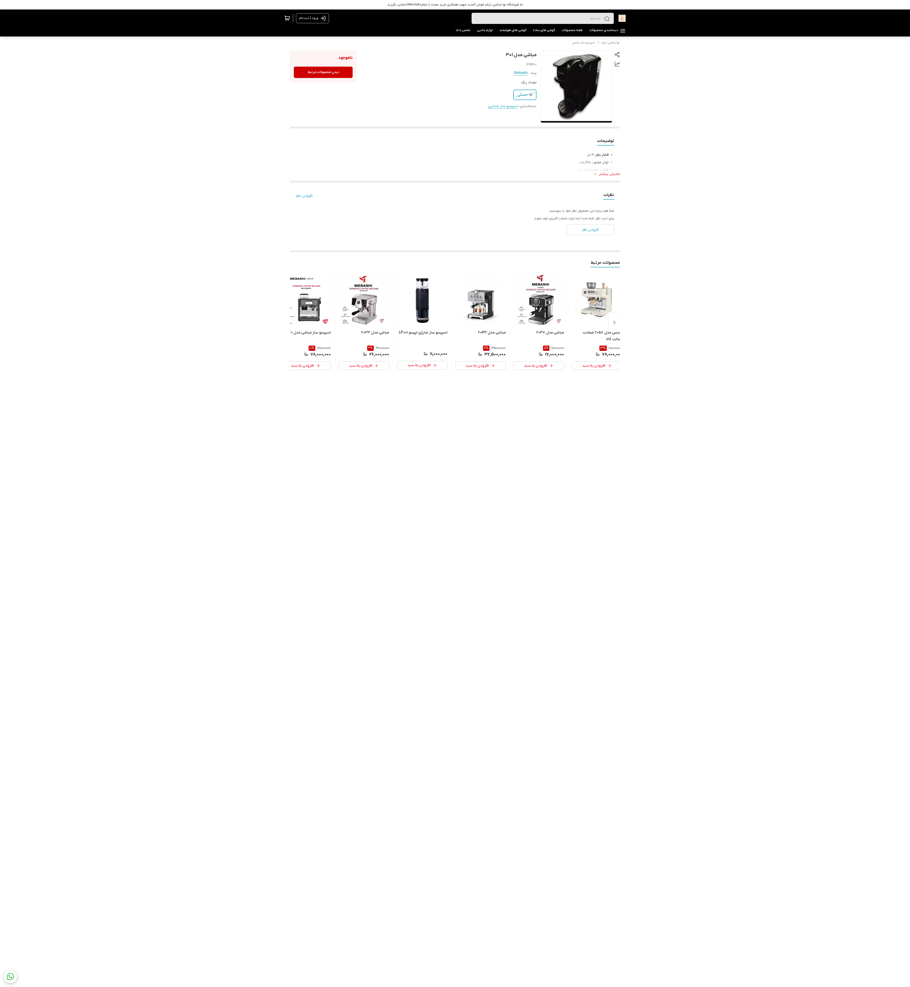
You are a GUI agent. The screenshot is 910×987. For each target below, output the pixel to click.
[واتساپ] (10, 976)
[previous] (614, 322)
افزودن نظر (304, 195)
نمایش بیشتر (609, 174)
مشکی (523, 94)
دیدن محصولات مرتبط (323, 72)
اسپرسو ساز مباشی (583, 43)
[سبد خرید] (287, 18)
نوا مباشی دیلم (611, 43)
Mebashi (521, 73)
